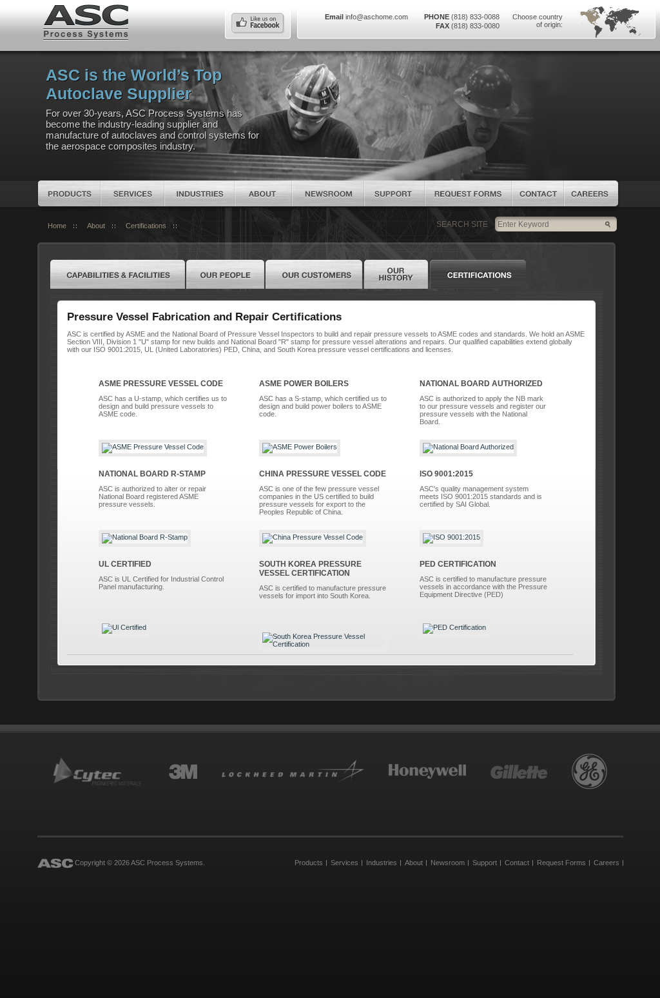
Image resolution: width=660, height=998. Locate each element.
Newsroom (328, 193)
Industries (199, 193)
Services (132, 193)
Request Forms (468, 193)
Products (69, 193)
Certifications (146, 226)
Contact (538, 193)
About (263, 193)
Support (394, 193)
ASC (85, 21)
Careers (591, 193)
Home (57, 226)
